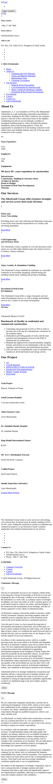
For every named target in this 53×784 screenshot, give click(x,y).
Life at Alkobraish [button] (13, 101)
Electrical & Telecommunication (19, 369)
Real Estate (10, 374)
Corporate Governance (20, 80)
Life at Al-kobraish (13, 574)
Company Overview (14, 567)
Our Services (11, 83)
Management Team (19, 78)
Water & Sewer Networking (22, 85)
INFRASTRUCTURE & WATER (20, 367)
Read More (5, 230)
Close (4, 688)
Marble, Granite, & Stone (16, 372)
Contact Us (10, 99)
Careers (9, 96)
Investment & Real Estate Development (27, 92)
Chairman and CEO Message (23, 74)
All (7, 363)
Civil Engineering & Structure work (25, 87)
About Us (10, 71)
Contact (9, 569)
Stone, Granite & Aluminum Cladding (26, 90)
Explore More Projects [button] (10, 493)
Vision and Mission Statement (23, 76)
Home (8, 69)
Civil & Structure (13, 365)
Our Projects (11, 94)
